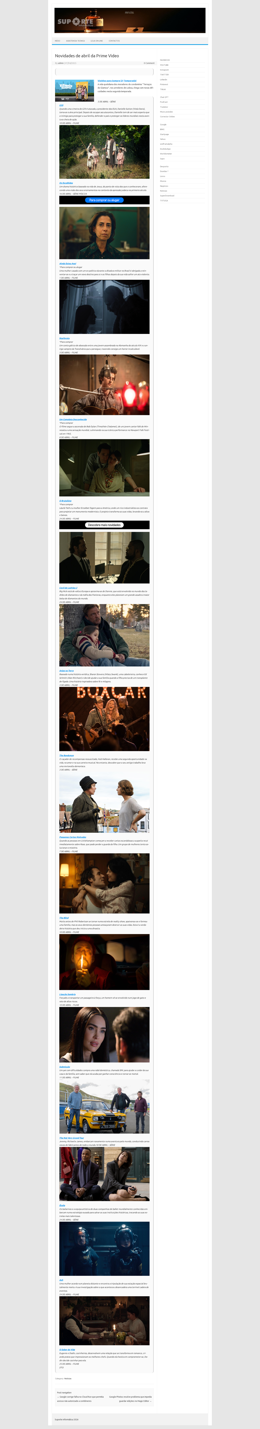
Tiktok (163, 89)
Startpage (164, 134)
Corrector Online (167, 116)
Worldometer (166, 154)
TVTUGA (164, 201)
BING (162, 129)
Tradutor (164, 107)
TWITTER (164, 75)
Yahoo (163, 139)
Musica (163, 181)
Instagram (164, 70)
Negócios (164, 186)
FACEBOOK (165, 60)
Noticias (67, 1378)
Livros (162, 176)
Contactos (114, 41)
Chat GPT (164, 97)
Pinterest (164, 84)
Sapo (162, 159)
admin (61, 63)
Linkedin (163, 79)
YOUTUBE (164, 65)
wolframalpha (166, 144)
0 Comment (149, 63)
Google (163, 124)
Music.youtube (166, 112)
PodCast (164, 102)
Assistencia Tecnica (75, 41)
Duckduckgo (165, 149)
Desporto (164, 166)
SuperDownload (167, 196)
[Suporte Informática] (130, 32)
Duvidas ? (164, 171)
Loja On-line (97, 41)
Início (57, 41)
